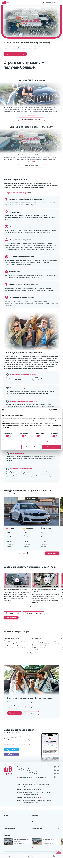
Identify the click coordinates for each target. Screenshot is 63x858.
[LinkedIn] (55, 777)
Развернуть (31, 115)
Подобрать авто (52, 553)
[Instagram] (55, 767)
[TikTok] (58, 767)
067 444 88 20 (42, 777)
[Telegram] (55, 770)
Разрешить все (51, 446)
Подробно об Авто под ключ (31, 119)
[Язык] (54, 856)
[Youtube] (58, 770)
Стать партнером (31, 713)
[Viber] (58, 773)
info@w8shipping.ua (25, 777)
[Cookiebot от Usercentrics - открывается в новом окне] (50, 410)
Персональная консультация (15, 54)
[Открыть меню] (59, 2)
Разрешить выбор (31, 446)
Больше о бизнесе (31, 166)
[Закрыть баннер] (60, 410)
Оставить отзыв (11, 618)
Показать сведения (52, 442)
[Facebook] (55, 773)
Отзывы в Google (13, 613)
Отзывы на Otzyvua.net (35, 613)
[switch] (24, 436)
